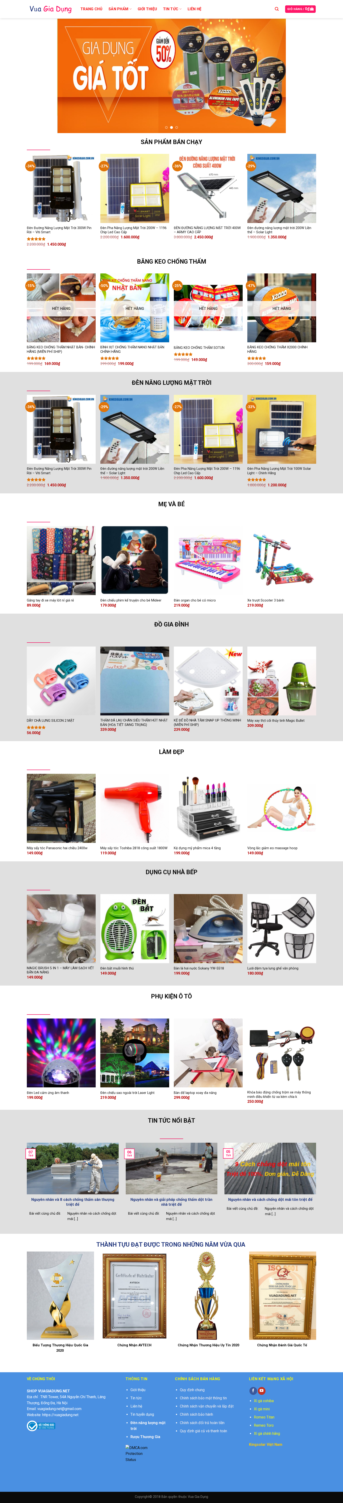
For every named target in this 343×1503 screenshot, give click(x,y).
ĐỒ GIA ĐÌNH (171, 624)
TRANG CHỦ (91, 9)
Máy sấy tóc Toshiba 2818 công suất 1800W (134, 848)
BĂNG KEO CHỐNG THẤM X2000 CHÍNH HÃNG (277, 349)
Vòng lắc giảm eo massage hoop (272, 848)
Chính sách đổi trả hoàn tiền (202, 1423)
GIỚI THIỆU (147, 9)
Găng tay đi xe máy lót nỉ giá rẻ (50, 600)
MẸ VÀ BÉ (171, 504)
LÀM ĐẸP (171, 751)
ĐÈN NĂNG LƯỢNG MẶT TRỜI (171, 382)
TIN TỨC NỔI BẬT (171, 1120)
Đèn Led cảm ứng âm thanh (48, 1093)
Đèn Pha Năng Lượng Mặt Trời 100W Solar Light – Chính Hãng (279, 471)
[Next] (275, 75)
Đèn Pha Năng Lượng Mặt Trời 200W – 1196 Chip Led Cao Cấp (133, 230)
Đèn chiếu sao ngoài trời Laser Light (127, 1093)
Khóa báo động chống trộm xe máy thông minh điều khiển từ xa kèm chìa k (279, 1094)
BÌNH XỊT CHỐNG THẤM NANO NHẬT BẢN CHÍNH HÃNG (132, 349)
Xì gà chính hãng (267, 1433)
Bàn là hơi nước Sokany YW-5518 (199, 968)
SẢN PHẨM (118, 9)
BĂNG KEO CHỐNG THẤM (171, 261)
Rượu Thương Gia (145, 1437)
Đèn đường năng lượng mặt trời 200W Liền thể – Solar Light (279, 230)
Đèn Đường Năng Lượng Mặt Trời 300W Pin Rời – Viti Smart (59, 230)
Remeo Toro (264, 1425)
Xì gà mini (262, 1409)
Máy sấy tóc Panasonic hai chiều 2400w (57, 848)
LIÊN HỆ (194, 9)
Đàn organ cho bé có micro (195, 600)
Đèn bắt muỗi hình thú (117, 968)
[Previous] (67, 75)
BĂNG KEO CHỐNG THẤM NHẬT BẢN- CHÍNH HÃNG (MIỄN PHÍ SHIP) (61, 349)
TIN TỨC (170, 9)
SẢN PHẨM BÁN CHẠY (171, 141)
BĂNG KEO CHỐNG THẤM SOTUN (199, 348)
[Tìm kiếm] (277, 9)
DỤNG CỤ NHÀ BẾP (171, 872)
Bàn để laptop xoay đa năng (195, 1093)
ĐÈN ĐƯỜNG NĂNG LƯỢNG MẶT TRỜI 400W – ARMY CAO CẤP (207, 230)
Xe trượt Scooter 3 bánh (265, 600)
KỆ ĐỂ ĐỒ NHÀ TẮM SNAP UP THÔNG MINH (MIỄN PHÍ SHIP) (207, 722)
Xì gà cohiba (264, 1401)
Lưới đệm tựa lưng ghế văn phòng (272, 968)
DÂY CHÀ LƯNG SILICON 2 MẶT (50, 721)
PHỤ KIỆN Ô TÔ (171, 996)
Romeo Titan (264, 1417)
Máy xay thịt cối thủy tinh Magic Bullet (275, 721)
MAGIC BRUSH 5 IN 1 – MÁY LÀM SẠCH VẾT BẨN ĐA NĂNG (60, 970)
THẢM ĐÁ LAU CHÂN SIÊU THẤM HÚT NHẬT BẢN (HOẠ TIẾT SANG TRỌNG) (134, 722)
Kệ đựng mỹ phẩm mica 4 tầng (197, 848)
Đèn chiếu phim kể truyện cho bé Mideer (130, 600)
